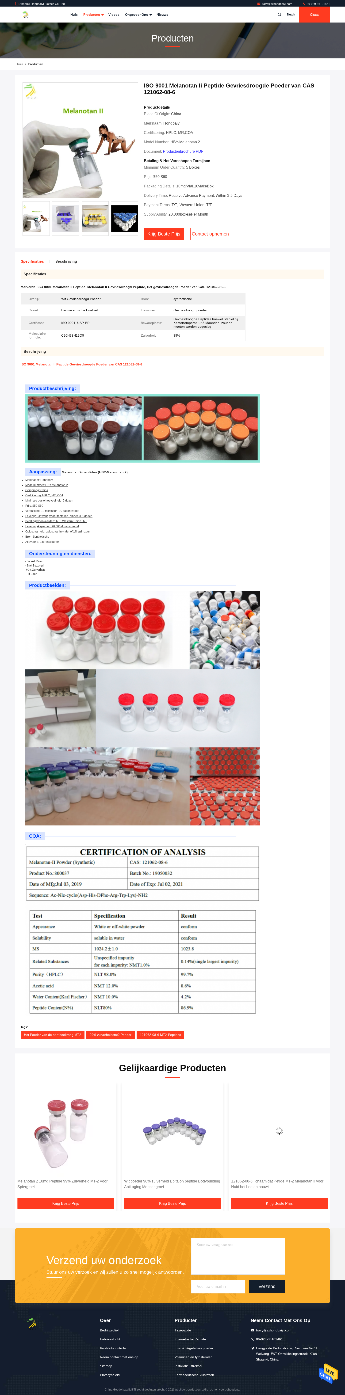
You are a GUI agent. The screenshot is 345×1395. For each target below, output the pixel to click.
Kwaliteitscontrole (113, 1348)
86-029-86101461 (318, 4)
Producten (92, 14)
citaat (314, 14)
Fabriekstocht (110, 1339)
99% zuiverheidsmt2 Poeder (110, 1035)
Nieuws (162, 14)
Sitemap (106, 1366)
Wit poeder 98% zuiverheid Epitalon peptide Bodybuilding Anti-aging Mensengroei (65, 1184)
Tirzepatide (183, 1330)
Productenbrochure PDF (183, 151)
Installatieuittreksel (188, 1366)
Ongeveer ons (137, 14)
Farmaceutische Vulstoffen (194, 1375)
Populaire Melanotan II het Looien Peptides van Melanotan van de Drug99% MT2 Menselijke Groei (273, 1184)
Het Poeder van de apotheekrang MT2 (52, 1035)
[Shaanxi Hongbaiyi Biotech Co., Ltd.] (30, 15)
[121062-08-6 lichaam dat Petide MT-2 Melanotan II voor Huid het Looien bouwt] (172, 1131)
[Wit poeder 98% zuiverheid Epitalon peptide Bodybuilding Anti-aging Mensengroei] (65, 1131)
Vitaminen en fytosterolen (193, 1357)
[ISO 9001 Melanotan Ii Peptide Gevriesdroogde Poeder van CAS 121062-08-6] (80, 140)
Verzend (267, 1286)
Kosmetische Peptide (190, 1339)
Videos (113, 14)
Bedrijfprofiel (109, 1330)
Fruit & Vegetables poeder (194, 1348)
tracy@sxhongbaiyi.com (277, 4)
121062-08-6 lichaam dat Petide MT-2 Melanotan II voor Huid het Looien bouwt (170, 1184)
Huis (74, 14)
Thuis (19, 64)
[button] (23, 1141)
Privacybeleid (110, 1375)
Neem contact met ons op (119, 1357)
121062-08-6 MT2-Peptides (160, 1035)
